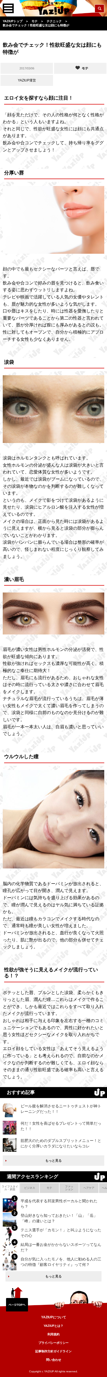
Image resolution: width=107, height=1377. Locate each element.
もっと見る (53, 1160)
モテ (49, 1187)
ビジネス (29, 1187)
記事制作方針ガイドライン (53, 1351)
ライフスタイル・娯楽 (10, 1188)
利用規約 (53, 1334)
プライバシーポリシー (53, 1342)
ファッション (69, 1188)
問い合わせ (53, 1359)
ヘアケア (88, 1187)
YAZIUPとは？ (53, 1325)
